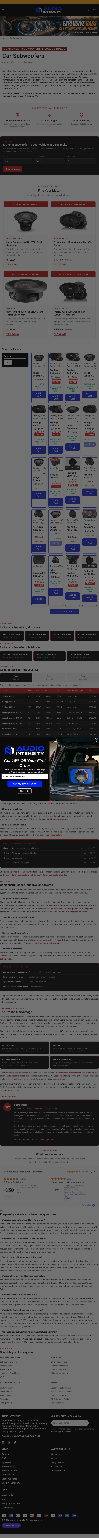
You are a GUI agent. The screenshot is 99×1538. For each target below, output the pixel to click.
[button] (25, 750)
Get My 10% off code (24, 783)
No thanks (24, 791)
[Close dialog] (96, 739)
